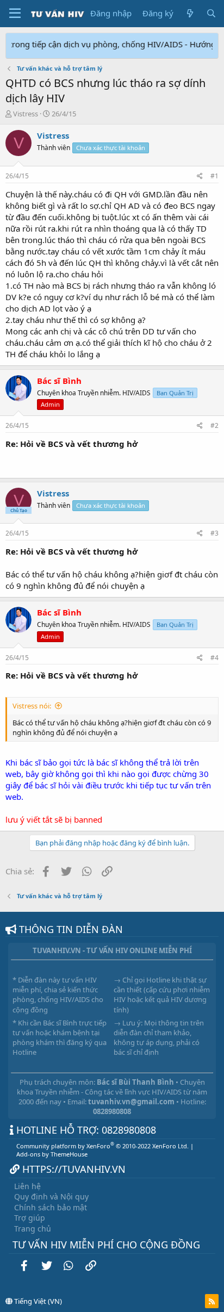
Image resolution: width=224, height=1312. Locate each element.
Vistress (25, 114)
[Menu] (15, 13)
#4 (214, 657)
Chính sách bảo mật (50, 1207)
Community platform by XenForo (102, 1146)
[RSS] (212, 1301)
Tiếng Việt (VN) (37, 1301)
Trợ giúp (29, 1217)
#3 (214, 533)
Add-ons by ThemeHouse (52, 1154)
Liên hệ (27, 1186)
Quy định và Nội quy (51, 1196)
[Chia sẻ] (200, 176)
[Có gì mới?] (189, 13)
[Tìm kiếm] (211, 13)
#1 (214, 176)
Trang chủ (32, 1228)
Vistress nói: (32, 706)
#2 (214, 425)
